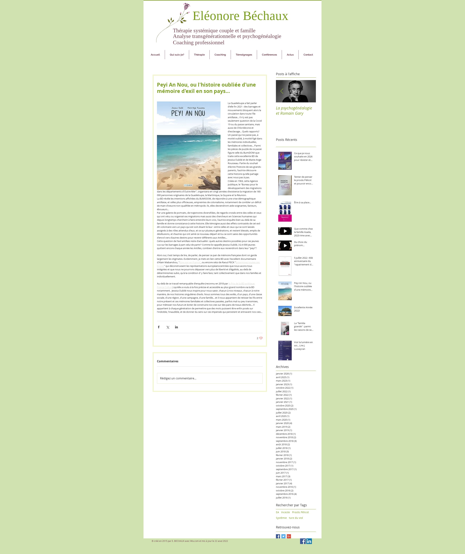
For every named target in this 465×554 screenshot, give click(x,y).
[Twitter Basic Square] (283, 536)
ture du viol (296, 518)
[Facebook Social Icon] (303, 541)
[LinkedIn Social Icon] (309, 541)
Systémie (281, 518)
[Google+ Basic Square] (289, 536)
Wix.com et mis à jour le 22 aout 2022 (209, 540)
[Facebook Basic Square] (278, 536)
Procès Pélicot (300, 512)
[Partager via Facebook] (158, 327)
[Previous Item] (281, 91)
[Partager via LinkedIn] (176, 327)
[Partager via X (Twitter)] (167, 327)
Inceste (285, 512)
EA (277, 512)
